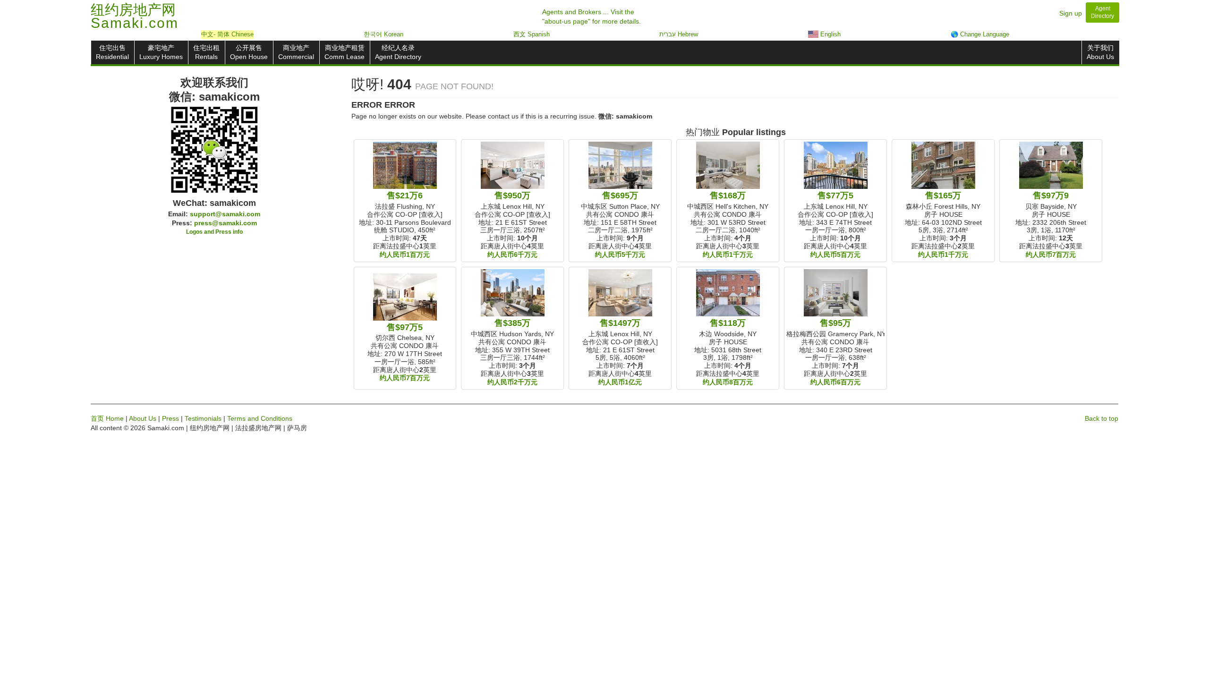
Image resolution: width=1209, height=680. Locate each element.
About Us (142, 418)
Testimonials (203, 418)
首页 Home (107, 418)
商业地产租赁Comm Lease (344, 52)
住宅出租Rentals (206, 52)
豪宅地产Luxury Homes (161, 52)
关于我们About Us (1100, 52)
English (829, 34)
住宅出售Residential (112, 52)
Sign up (1070, 13)
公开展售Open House (249, 52)
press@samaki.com (225, 223)
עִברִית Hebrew (678, 34)
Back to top (1101, 418)
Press (170, 418)
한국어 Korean (383, 34)
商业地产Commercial (296, 52)
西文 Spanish (531, 34)
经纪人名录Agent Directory (398, 52)
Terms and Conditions (259, 418)
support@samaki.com (225, 214)
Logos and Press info (214, 232)
